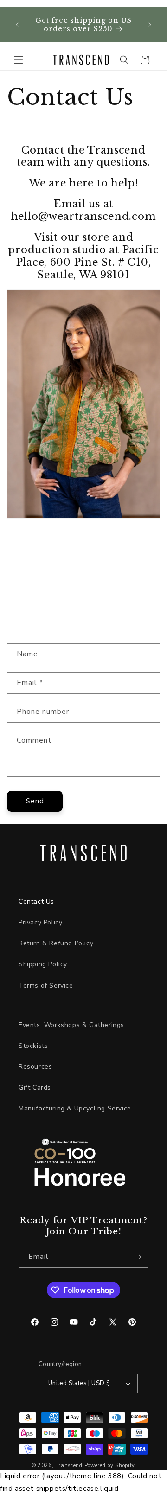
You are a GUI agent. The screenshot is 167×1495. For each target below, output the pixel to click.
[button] (18, 60)
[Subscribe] (138, 1257)
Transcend (68, 1465)
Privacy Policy (40, 922)
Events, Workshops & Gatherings (71, 1024)
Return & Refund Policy (56, 943)
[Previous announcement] (17, 24)
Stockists (33, 1045)
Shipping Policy (43, 964)
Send (35, 801)
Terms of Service (46, 985)
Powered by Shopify (109, 1465)
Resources (35, 1066)
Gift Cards (35, 1087)
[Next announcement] (150, 24)
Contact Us (36, 901)
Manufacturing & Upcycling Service (75, 1108)
